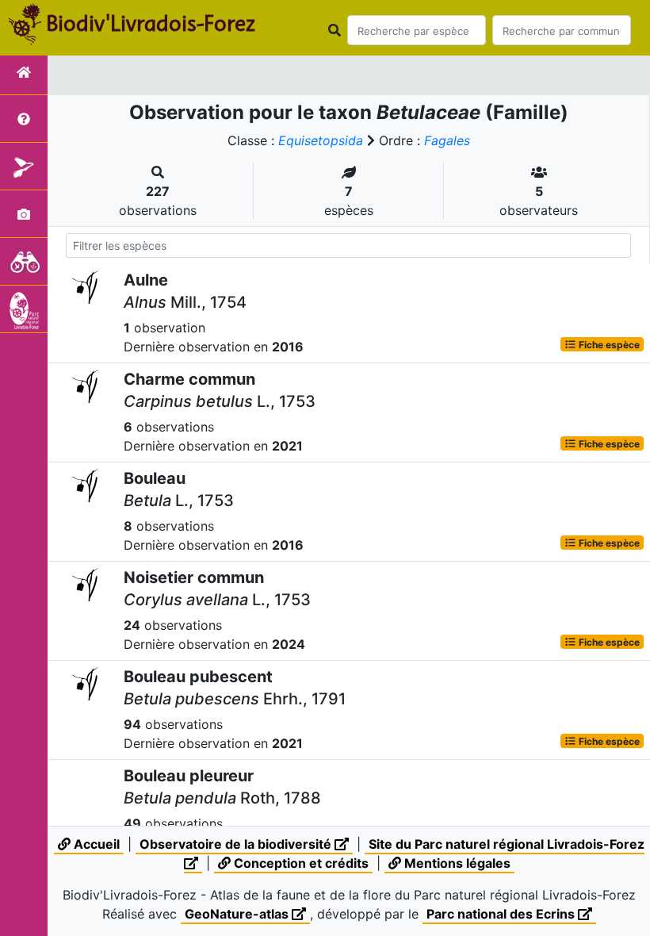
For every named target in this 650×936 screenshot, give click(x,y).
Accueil (95, 844)
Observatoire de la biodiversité (237, 844)
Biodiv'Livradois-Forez (150, 23)
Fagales (447, 140)
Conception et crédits (300, 863)
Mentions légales (455, 863)
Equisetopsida (320, 140)
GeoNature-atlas (238, 914)
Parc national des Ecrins (502, 914)
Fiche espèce (608, 344)
